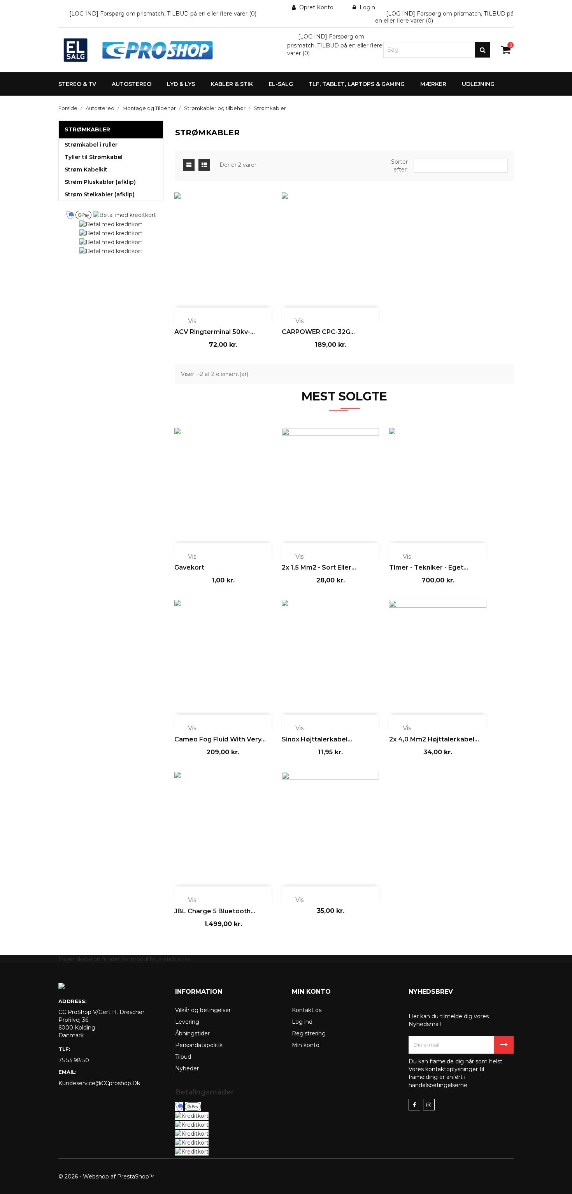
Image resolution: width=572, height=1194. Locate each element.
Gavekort (189, 567)
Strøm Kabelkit (86, 169)
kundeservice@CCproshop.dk (99, 1083)
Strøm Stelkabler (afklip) (100, 194)
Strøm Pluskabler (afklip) (100, 181)
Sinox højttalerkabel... (317, 739)
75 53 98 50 (73, 1060)
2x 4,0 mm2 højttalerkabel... (434, 739)
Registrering (309, 1033)
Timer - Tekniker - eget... (428, 567)
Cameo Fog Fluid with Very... (220, 739)
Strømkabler (87, 129)
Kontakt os (306, 1010)
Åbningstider (192, 1033)
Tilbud (183, 1056)
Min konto (305, 1045)
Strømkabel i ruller (91, 144)
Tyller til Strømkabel (94, 157)
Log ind (302, 1021)
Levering (187, 1021)
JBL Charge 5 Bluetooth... (214, 911)
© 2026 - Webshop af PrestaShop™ (106, 1176)
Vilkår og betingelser (203, 1010)
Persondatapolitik (199, 1045)
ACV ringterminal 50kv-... (214, 332)
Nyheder (187, 1068)
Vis (187, 321)
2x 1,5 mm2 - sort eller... (319, 567)
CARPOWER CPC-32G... (318, 332)
